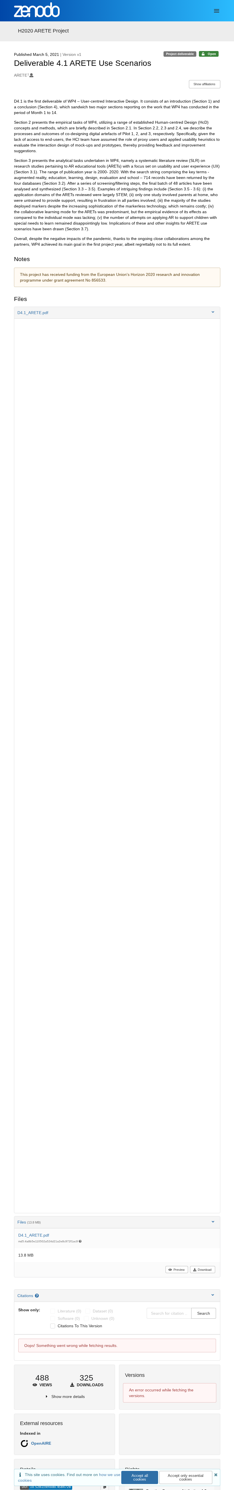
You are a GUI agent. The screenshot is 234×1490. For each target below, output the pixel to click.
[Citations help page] (38, 1295)
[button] (117, 312)
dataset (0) (103, 1311)
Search (203, 1313)
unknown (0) (102, 1318)
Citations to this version (80, 1326)
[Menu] (216, 11)
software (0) (69, 1318)
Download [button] (204, 1269)
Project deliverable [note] (180, 54)
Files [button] (29, 1222)
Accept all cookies (140, 1477)
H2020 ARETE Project (43, 31)
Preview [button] (179, 1269)
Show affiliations (204, 84)
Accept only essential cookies (185, 1477)
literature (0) (69, 1311)
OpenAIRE (41, 1443)
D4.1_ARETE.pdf (33, 1235)
